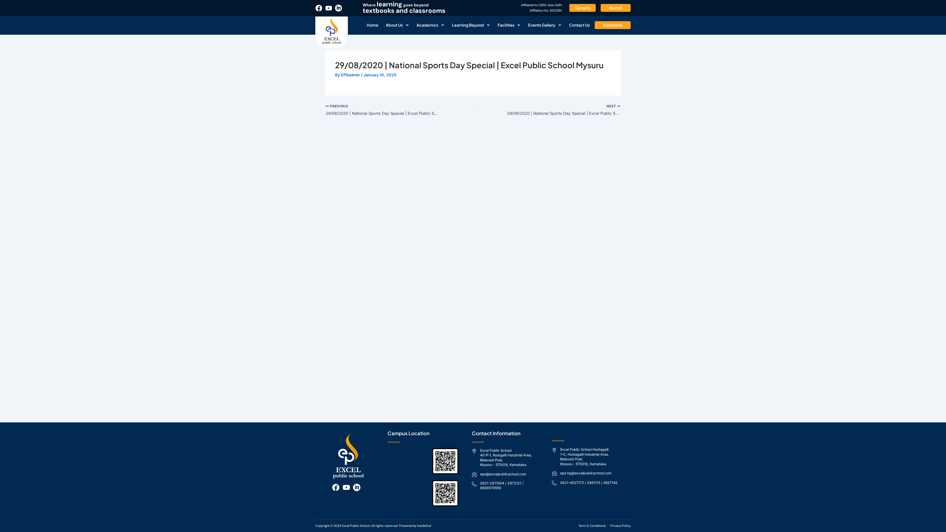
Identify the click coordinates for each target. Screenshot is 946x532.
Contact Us (579, 25)
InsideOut (424, 526)
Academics (427, 25)
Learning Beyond (468, 25)
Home (372, 25)
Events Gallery (541, 25)
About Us (394, 25)
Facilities (506, 25)
